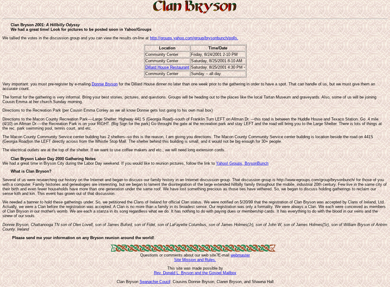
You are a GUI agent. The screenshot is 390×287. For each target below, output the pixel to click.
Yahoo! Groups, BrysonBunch (242, 163)
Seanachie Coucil (155, 281)
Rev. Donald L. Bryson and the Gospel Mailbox (195, 273)
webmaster (240, 255)
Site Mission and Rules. (195, 259)
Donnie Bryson (105, 84)
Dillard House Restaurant (167, 67)
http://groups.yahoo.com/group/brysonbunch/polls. (194, 38)
